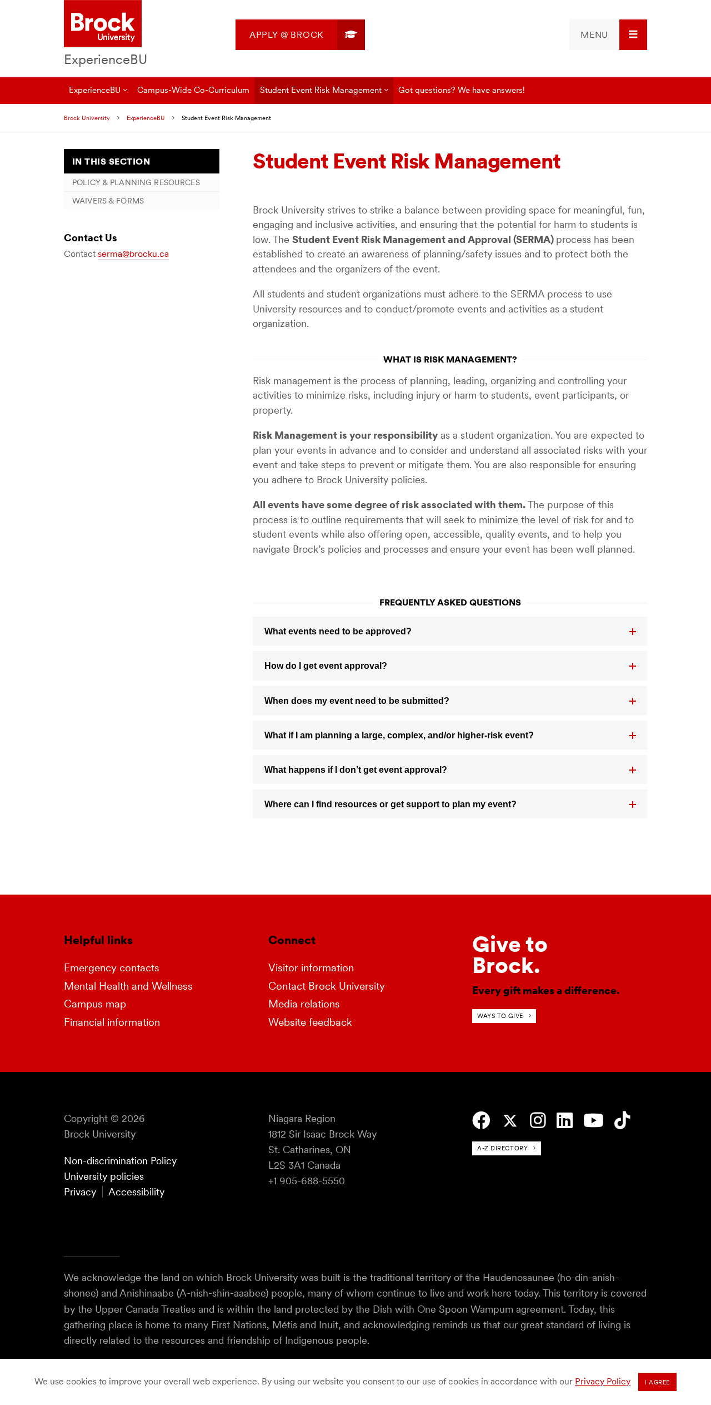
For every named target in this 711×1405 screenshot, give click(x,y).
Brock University (87, 118)
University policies (104, 1176)
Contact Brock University (326, 986)
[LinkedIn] (565, 1120)
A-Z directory (502, 1148)
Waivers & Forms (108, 200)
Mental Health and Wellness (128, 986)
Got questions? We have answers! (461, 90)
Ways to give (500, 1016)
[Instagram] (538, 1120)
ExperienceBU (105, 59)
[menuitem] (300, 34)
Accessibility (136, 1192)
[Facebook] (481, 1120)
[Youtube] (593, 1120)
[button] (450, 631)
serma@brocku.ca (133, 254)
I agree (657, 1382)
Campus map (95, 1003)
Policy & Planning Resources (136, 182)
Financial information (112, 1022)
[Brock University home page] (103, 24)
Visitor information (311, 967)
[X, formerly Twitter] (510, 1121)
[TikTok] (622, 1120)
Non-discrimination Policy (120, 1160)
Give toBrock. (510, 955)
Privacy (80, 1192)
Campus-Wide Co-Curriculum (193, 90)
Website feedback (310, 1022)
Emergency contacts (111, 967)
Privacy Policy (602, 1381)
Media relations (304, 1003)
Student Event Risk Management (321, 90)
